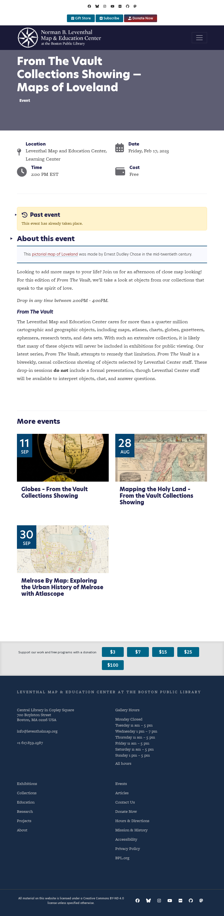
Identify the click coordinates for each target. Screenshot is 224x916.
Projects (24, 820)
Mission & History (131, 830)
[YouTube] (112, 6)
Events (121, 783)
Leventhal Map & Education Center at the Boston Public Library (109, 692)
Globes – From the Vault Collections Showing (54, 492)
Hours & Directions (132, 820)
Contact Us (125, 802)
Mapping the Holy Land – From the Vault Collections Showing (156, 495)
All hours (123, 763)
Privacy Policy (127, 848)
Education (25, 802)
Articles (122, 793)
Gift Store (82, 18)
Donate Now (142, 18)
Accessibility (126, 839)
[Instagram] (104, 6)
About (22, 830)
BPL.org (122, 858)
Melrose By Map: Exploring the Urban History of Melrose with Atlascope (62, 587)
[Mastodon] (135, 6)
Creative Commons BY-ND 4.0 (103, 898)
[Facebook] (89, 6)
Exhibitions (27, 783)
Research (25, 811)
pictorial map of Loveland (55, 254)
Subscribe (111, 18)
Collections (27, 793)
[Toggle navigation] (199, 37)
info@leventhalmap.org (37, 731)
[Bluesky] (97, 6)
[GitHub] (127, 6)
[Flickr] (120, 6)
